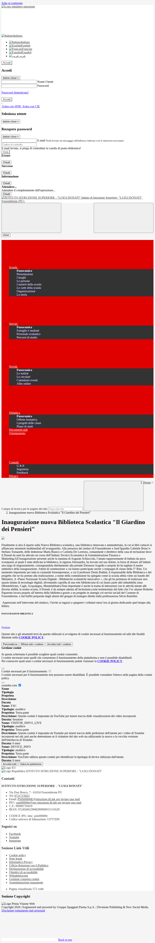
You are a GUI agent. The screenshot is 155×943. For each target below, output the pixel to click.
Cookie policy (17, 855)
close (6, 235)
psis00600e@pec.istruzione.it (48, 802)
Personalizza (10, 644)
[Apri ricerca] (123, 218)
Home (147, 482)
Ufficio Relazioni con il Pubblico (28, 865)
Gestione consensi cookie (24, 879)
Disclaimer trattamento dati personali (23, 910)
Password (43, 85)
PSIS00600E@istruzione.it (49, 799)
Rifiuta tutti (32, 644)
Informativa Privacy (21, 862)
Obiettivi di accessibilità (23, 872)
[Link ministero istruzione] (18, 6)
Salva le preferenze (30, 764)
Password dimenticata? (15, 92)
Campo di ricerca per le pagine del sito (24, 508)
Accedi (7, 62)
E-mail (41, 140)
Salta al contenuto (12, 3)
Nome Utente (45, 81)
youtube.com (10, 685)
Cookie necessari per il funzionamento (25, 671)
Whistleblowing (18, 875)
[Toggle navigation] (31, 218)
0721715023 (21, 795)
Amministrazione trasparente (26, 882)
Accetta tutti (59, 644)
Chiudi (6, 162)
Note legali (15, 858)
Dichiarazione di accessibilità (26, 868)
